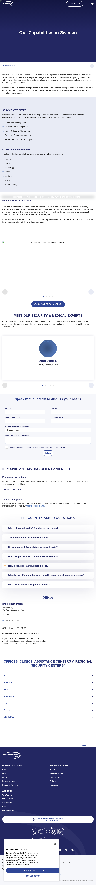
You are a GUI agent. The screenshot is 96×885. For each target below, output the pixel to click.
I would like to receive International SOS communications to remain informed (37, 447)
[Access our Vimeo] (66, 850)
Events (52, 769)
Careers (5, 807)
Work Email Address (13, 417)
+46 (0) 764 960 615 (12, 620)
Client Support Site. (35, 506)
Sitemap (52, 866)
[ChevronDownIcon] (92, 66)
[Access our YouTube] (60, 850)
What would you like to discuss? (17, 435)
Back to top (86, 745)
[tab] (48, 265)
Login (4, 773)
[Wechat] (72, 850)
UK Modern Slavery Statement (59, 863)
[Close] (55, 844)
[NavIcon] (87, 4)
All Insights (54, 781)
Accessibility (53, 860)
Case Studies (55, 777)
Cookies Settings (34, 876)
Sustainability (7, 803)
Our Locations (7, 799)
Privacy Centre (15, 867)
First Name (10, 408)
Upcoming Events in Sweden (48, 304)
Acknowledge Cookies (34, 870)
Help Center (6, 777)
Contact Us (75, 4)
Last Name (55, 408)
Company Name (57, 417)
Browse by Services (10, 785)
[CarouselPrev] (5, 292)
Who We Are (7, 795)
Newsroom (54, 785)
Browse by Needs (9, 781)
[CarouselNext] (91, 292)
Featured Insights (56, 773)
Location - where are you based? (18, 426)
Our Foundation (8, 810)
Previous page (9, 65)
